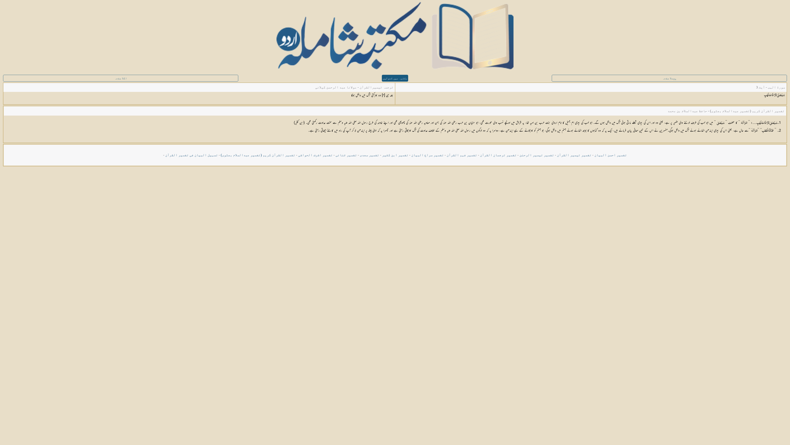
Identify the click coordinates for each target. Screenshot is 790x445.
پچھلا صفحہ (669, 78)
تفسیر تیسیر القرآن (574, 155)
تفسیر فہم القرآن (462, 155)
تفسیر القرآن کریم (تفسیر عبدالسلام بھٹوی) (258, 155)
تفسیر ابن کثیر (395, 155)
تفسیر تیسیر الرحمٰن (536, 155)
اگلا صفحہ (121, 78)
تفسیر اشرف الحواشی (315, 155)
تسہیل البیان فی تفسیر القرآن (191, 155)
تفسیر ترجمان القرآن (498, 155)
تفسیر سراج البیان (427, 155)
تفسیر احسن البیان (610, 155)
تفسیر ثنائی (346, 155)
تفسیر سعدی (369, 155)
